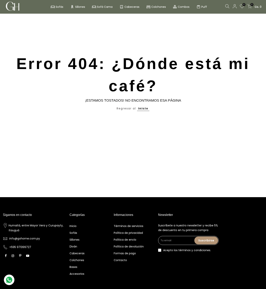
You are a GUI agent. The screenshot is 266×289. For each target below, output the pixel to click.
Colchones (158, 7)
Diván (73, 246)
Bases (73, 267)
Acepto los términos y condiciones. (187, 250)
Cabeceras (131, 7)
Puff (204, 7)
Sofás (59, 7)
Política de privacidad (128, 233)
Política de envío (125, 240)
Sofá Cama (105, 7)
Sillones (80, 7)
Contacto (120, 260)
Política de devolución (129, 246)
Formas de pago (125, 253)
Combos (183, 7)
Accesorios (77, 274)
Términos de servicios (128, 226)
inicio (143, 108)
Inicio (73, 226)
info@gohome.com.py (24, 238)
